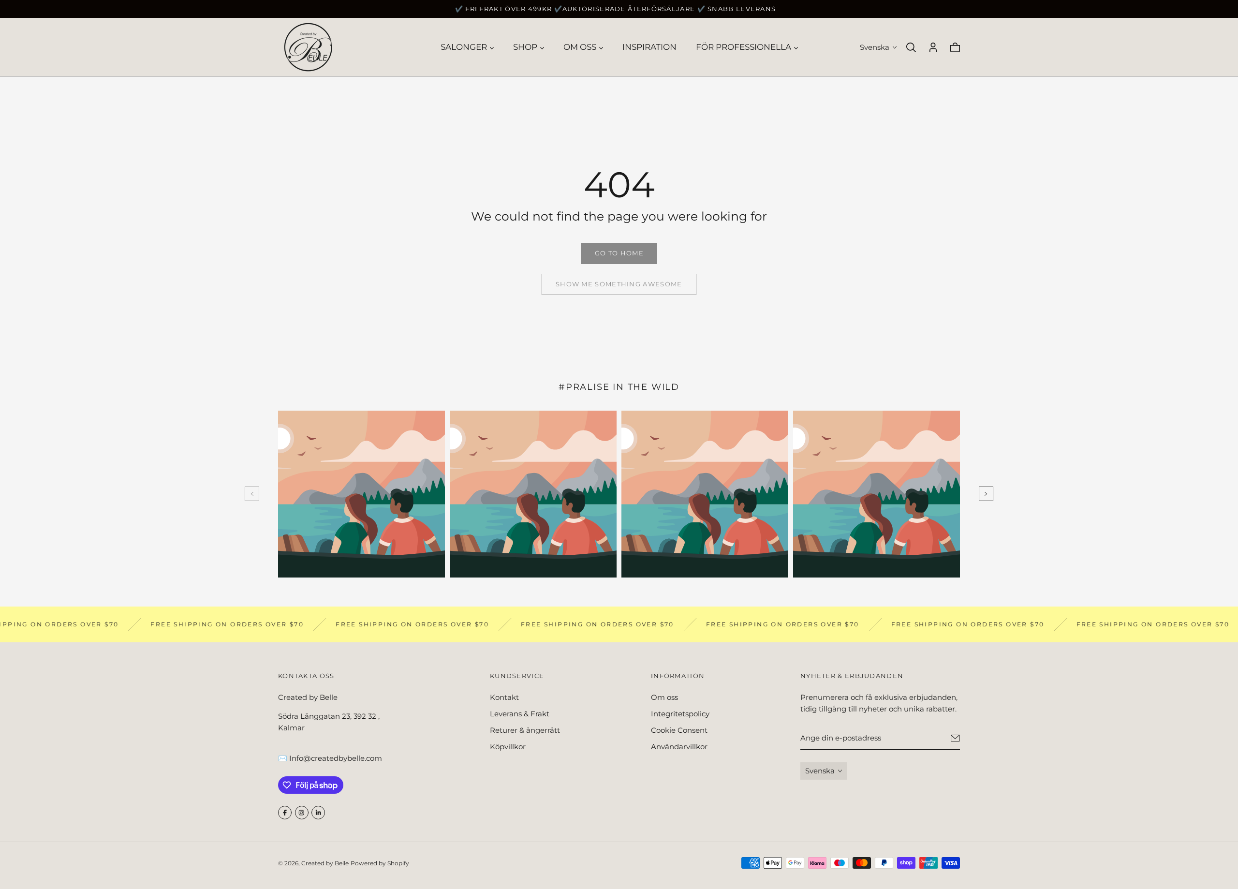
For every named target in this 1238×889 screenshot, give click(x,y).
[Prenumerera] (955, 738)
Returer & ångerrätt (525, 730)
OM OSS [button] (579, 47)
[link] (619, 253)
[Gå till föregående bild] (252, 494)
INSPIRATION (649, 47)
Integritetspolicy (680, 713)
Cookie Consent (679, 730)
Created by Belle (325, 863)
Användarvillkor (679, 746)
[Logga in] (933, 47)
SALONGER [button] (464, 47)
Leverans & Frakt (519, 713)
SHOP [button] (525, 47)
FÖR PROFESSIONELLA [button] (743, 47)
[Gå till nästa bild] (986, 494)
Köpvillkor (508, 746)
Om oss (664, 697)
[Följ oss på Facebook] (285, 812)
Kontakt (504, 697)
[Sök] (911, 47)
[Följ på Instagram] (302, 812)
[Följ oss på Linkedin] (318, 812)
